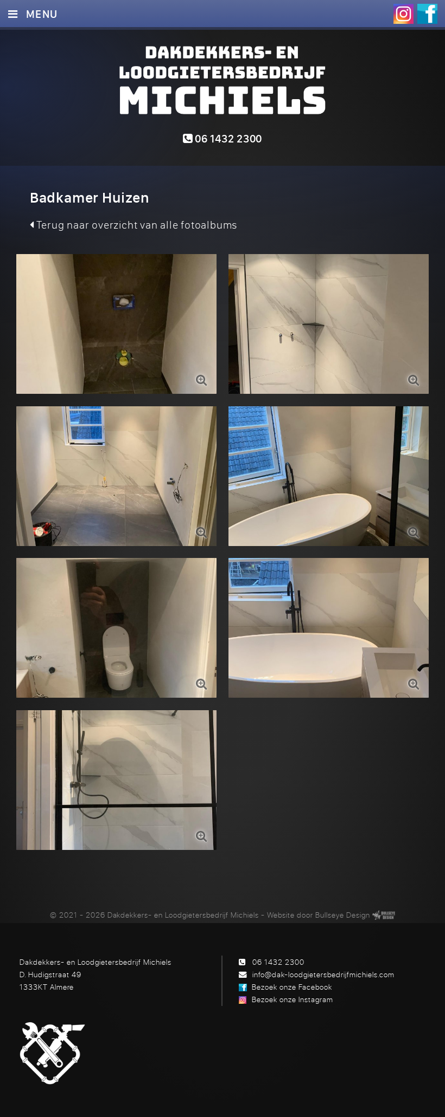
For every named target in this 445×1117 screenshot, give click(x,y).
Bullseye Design (342, 915)
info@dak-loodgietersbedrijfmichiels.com (323, 974)
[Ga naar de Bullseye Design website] (384, 915)
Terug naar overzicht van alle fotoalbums (136, 224)
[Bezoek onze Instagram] (403, 14)
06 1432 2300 (227, 138)
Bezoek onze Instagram (292, 999)
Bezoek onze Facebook (292, 987)
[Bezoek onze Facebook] (427, 14)
